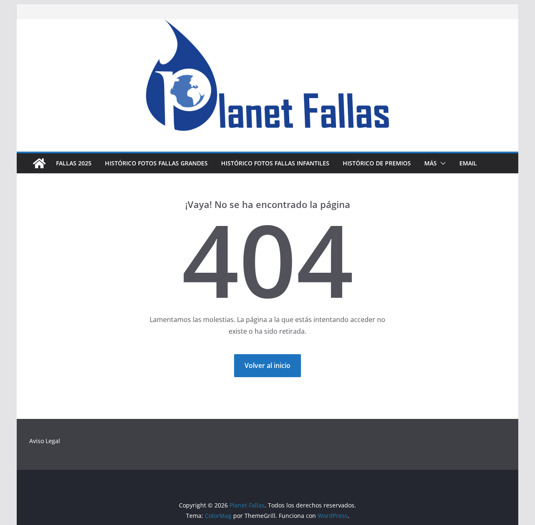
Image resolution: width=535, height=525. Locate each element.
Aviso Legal (44, 441)
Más (430, 163)
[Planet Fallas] (39, 163)
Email (468, 163)
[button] (441, 163)
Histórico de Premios (377, 163)
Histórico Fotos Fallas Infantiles (275, 163)
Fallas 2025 (74, 163)
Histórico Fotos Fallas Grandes (156, 163)
